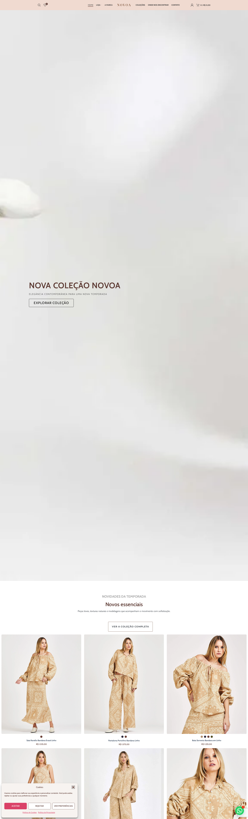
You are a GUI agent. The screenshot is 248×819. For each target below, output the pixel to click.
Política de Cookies (30, 812)
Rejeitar (39, 806)
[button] (73, 787)
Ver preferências (63, 806)
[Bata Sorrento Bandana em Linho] (207, 684)
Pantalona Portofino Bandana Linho (124, 740)
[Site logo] (124, 4)
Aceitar (16, 806)
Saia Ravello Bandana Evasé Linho (41, 740)
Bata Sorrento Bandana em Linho (206, 740)
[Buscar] (39, 5)
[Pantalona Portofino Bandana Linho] (124, 684)
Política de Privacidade (46, 812)
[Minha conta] (192, 5)
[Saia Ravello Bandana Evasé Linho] (41, 684)
